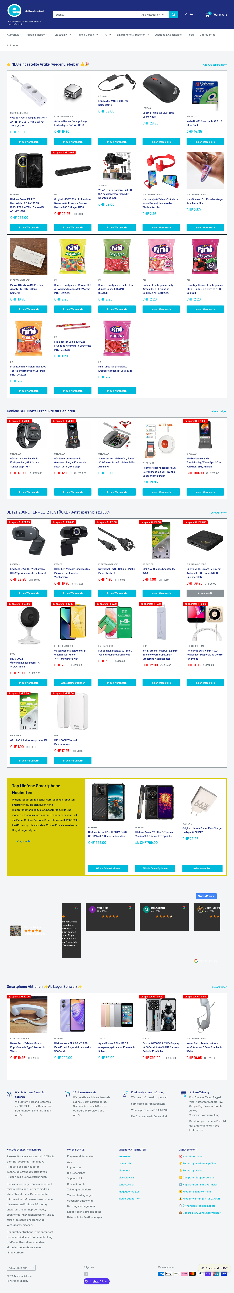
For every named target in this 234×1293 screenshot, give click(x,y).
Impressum (74, 1167)
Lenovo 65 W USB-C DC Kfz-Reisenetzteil (114, 102)
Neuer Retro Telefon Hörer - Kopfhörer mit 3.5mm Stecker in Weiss (204, 1047)
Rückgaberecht (76, 1183)
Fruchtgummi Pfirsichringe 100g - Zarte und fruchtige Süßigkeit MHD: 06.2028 (28, 370)
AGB (69, 1161)
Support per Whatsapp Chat (199, 1163)
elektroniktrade (64, 116)
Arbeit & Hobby (36, 34)
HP (55, 194)
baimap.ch (125, 1163)
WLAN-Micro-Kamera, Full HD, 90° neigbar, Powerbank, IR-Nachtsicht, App (115, 193)
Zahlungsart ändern (79, 1189)
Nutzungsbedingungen (81, 1206)
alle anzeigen (220, 986)
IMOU (12, 653)
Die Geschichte (76, 1172)
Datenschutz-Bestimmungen (84, 1217)
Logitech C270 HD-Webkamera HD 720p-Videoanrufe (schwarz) (28, 570)
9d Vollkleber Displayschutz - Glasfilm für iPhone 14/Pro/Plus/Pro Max (70, 654)
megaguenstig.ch (129, 1191)
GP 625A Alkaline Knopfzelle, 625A (159, 570)
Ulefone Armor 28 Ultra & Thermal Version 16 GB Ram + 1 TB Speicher (154, 834)
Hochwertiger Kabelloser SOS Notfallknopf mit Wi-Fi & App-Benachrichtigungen (159, 471)
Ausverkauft (205, 593)
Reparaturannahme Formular (200, 1184)
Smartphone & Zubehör (131, 34)
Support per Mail (192, 1170)
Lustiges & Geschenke (168, 34)
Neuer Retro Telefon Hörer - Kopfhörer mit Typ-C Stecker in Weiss (27, 1047)
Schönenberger (19, 112)
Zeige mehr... (25, 840)
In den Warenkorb (29, 141)
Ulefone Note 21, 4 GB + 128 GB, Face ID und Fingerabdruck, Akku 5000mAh (72, 1047)
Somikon (102, 185)
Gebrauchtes (207, 34)
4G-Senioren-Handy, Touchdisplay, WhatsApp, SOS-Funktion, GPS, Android (204, 462)
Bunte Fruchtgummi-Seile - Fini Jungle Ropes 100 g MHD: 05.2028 (115, 289)
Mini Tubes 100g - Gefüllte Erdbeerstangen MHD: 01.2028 (115, 368)
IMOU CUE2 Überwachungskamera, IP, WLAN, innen (25, 662)
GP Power (148, 564)
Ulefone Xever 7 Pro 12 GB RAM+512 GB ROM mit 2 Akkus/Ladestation (107, 834)
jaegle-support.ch (129, 1198)
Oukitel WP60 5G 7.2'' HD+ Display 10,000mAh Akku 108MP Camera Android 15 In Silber (161, 1047)
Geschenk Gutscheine (80, 1200)
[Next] (227, 458)
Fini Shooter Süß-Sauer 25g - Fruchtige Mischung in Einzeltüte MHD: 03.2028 (72, 345)
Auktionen (13, 45)
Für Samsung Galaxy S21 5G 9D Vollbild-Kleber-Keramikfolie (115, 652)
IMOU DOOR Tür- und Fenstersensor (65, 742)
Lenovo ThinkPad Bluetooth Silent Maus (158, 114)
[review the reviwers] (103, 908)
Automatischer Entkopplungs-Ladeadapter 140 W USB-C (71, 123)
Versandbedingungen (80, 1195)
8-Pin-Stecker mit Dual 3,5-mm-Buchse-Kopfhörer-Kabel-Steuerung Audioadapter (160, 654)
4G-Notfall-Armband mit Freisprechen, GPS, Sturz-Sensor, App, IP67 (24, 462)
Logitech (15, 564)
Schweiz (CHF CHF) (18, 1267)
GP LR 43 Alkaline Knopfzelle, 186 (28, 740)
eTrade (58, 564)
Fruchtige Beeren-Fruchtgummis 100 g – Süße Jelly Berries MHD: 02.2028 (205, 289)
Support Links (75, 1178)
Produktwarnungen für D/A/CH (201, 1198)
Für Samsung (105, 646)
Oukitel (147, 1038)
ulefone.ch (125, 1170)
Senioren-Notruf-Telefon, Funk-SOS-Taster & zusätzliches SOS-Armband (116, 462)
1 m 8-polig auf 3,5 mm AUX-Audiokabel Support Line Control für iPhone (205, 654)
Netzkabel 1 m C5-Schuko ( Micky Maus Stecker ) (116, 570)
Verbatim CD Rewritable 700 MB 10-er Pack (204, 123)
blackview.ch (126, 1177)
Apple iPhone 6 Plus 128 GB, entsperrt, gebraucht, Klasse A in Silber (116, 1047)
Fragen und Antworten (80, 1156)
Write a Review (206, 896)
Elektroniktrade (108, 564)
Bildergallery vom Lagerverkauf (202, 1212)
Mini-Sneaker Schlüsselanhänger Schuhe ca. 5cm (205, 201)
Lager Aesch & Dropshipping (84, 1211)
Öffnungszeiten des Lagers (199, 1205)
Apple (101, 1038)
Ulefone (15, 194)
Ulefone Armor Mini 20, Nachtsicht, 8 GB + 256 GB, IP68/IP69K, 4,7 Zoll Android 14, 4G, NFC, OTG (27, 205)
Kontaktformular (193, 1156)
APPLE (146, 646)
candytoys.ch (126, 1184)
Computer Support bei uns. (199, 1177)
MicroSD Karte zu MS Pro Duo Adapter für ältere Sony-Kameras (26, 289)
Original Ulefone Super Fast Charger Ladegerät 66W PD (202, 830)
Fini (56, 280)
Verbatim (191, 116)
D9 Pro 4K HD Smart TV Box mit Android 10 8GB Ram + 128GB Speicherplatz (204, 572)
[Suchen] (173, 14)
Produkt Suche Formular (197, 1191)
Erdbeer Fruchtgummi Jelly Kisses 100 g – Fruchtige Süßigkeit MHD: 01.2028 (158, 289)
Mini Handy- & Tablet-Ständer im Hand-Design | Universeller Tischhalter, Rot (161, 203)
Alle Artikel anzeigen (215, 64)
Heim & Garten (85, 34)
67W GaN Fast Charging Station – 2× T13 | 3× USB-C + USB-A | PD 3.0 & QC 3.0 (28, 121)
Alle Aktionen (219, 512)
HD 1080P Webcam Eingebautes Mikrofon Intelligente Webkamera (72, 572)
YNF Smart (148, 463)
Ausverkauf (14, 34)
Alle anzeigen (219, 411)
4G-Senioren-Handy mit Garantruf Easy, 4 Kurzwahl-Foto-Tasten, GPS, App (70, 462)
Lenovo (102, 96)
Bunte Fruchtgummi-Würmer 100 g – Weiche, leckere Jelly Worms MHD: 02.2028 (72, 289)
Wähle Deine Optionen (73, 682)
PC (105, 34)
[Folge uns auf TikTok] (86, 1274)
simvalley (15, 453)
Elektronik (60, 34)
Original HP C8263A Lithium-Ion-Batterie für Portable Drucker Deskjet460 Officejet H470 (72, 203)
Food (191, 34)
